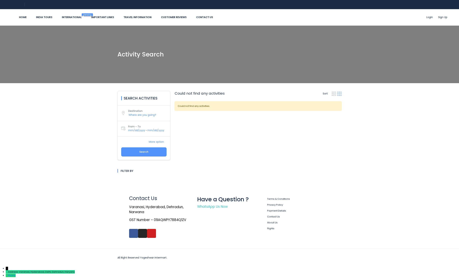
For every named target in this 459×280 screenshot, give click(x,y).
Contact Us (273, 216)
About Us (272, 222)
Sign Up (442, 17)
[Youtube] (151, 233)
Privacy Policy (275, 205)
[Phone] (7, 275)
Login (429, 17)
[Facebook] (133, 233)
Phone (12, 275)
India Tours (44, 17)
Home (23, 17)
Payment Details (276, 210)
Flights (270, 228)
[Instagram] (142, 233)
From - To (134, 126)
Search (143, 152)
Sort (325, 93)
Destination (135, 111)
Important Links (102, 17)
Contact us (204, 17)
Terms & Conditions (278, 199)
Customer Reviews (174, 17)
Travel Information (138, 17)
